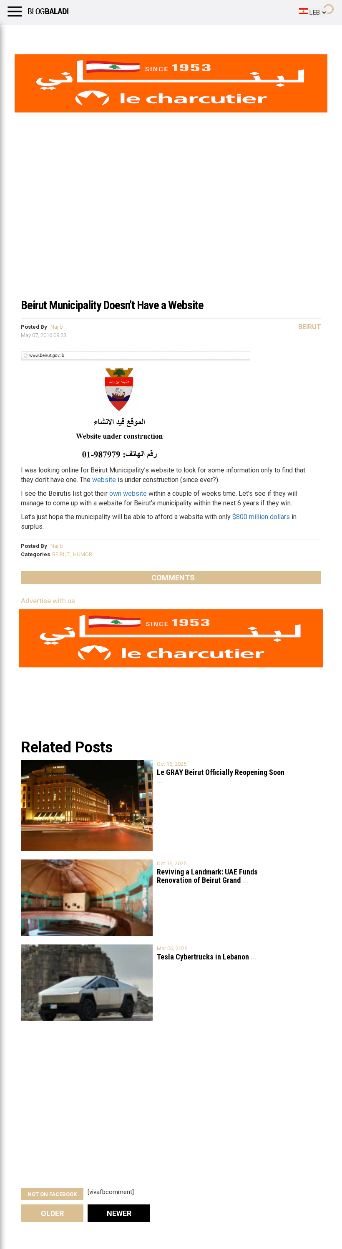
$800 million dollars (261, 517)
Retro (84, 35)
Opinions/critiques (163, 35)
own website (128, 493)
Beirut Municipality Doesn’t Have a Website (112, 305)
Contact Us (220, 35)
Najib (56, 327)
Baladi (114, 35)
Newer (119, 1213)
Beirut (309, 327)
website (104, 480)
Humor (54, 35)
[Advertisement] (171, 230)
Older (52, 1213)
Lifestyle (18, 35)
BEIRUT (61, 554)
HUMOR (82, 554)
